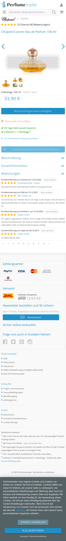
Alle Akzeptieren (33, 530)
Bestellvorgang (10, 396)
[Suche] (54, 12)
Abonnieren (34, 317)
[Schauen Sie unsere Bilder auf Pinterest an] (21, 341)
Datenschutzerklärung (38, 536)
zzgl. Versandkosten (32, 443)
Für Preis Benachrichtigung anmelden (20, 138)
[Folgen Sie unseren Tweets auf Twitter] (13, 341)
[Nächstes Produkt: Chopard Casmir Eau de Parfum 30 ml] (63, 46)
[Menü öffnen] (5, 12)
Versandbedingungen (13, 392)
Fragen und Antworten (13, 388)
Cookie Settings (10, 422)
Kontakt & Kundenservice (15, 418)
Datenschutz (9, 362)
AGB (5, 358)
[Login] (61, 5)
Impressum (8, 366)
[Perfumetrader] (19, 5)
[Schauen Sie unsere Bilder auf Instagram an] (30, 341)
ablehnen (20, 510)
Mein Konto (8, 414)
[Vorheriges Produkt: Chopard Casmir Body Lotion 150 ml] (2, 46)
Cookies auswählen (33, 522)
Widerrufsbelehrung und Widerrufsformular (23, 370)
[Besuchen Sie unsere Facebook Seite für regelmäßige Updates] (5, 341)
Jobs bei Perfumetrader (13, 373)
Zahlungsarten (10, 400)
